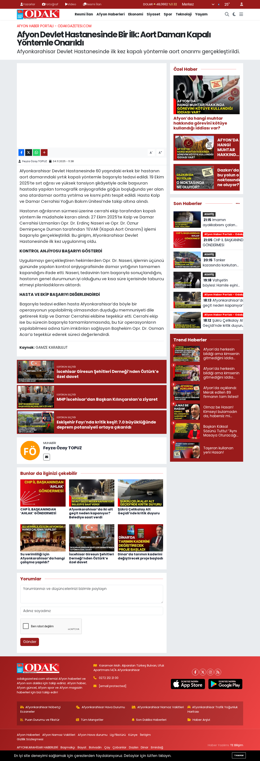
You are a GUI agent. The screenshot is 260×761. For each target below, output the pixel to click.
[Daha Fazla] (44, 152)
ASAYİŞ (209, 214)
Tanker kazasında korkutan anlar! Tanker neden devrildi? (220, 263)
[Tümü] (238, 203)
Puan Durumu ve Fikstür (42, 720)
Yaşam (201, 14)
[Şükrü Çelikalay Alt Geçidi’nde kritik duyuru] (140, 492)
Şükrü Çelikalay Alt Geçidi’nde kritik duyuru (139, 511)
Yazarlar (29, 4)
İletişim (145, 735)
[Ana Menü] (241, 14)
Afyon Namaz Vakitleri (58, 735)
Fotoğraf (51, 4)
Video (71, 4)
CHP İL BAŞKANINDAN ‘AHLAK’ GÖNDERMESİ (38, 511)
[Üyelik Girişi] (240, 4)
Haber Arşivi (201, 720)
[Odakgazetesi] (38, 14)
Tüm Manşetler (92, 720)
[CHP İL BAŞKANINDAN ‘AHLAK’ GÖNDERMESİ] (43, 492)
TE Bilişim (236, 745)
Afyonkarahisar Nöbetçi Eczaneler (40, 709)
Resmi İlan (93, 4)
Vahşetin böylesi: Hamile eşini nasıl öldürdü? (220, 283)
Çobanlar (119, 747)
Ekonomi (135, 14)
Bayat (82, 747)
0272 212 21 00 (108, 678)
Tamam (239, 755)
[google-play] (225, 684)
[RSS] (217, 672)
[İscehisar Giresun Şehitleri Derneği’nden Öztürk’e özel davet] (91, 537)
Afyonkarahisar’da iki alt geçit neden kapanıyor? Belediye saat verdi (91, 513)
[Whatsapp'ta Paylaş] (36, 152)
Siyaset (153, 14)
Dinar (144, 747)
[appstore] (188, 684)
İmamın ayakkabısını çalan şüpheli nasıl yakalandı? (219, 222)
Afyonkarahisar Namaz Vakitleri (160, 707)
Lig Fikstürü (118, 735)
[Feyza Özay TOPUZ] (30, 450)
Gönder (29, 641)
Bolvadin (95, 747)
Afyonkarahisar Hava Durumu (103, 707)
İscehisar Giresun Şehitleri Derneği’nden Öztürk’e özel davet (91, 558)
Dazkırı (133, 747)
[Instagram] (210, 672)
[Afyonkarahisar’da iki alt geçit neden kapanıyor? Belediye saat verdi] (91, 492)
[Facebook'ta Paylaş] (21, 152)
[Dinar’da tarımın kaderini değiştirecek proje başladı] (140, 537)
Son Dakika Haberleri (151, 720)
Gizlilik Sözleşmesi (30, 739)
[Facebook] (195, 672)
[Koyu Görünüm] (234, 14)
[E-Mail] (46, 457)
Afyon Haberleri (110, 14)
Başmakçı (68, 747)
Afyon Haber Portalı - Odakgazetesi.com (54, 26)
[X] (202, 672)
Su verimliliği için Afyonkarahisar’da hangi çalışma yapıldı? (42, 558)
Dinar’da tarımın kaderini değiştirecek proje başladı (140, 556)
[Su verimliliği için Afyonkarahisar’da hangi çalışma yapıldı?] (43, 537)
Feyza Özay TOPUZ (34, 161)
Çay (107, 747)
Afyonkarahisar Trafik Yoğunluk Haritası (212, 709)
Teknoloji (184, 14)
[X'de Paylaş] (28, 152)
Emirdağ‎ (157, 747)
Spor (168, 14)
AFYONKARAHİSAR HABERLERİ (37, 747)
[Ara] (227, 14)
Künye (133, 735)
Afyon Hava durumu (92, 735)
